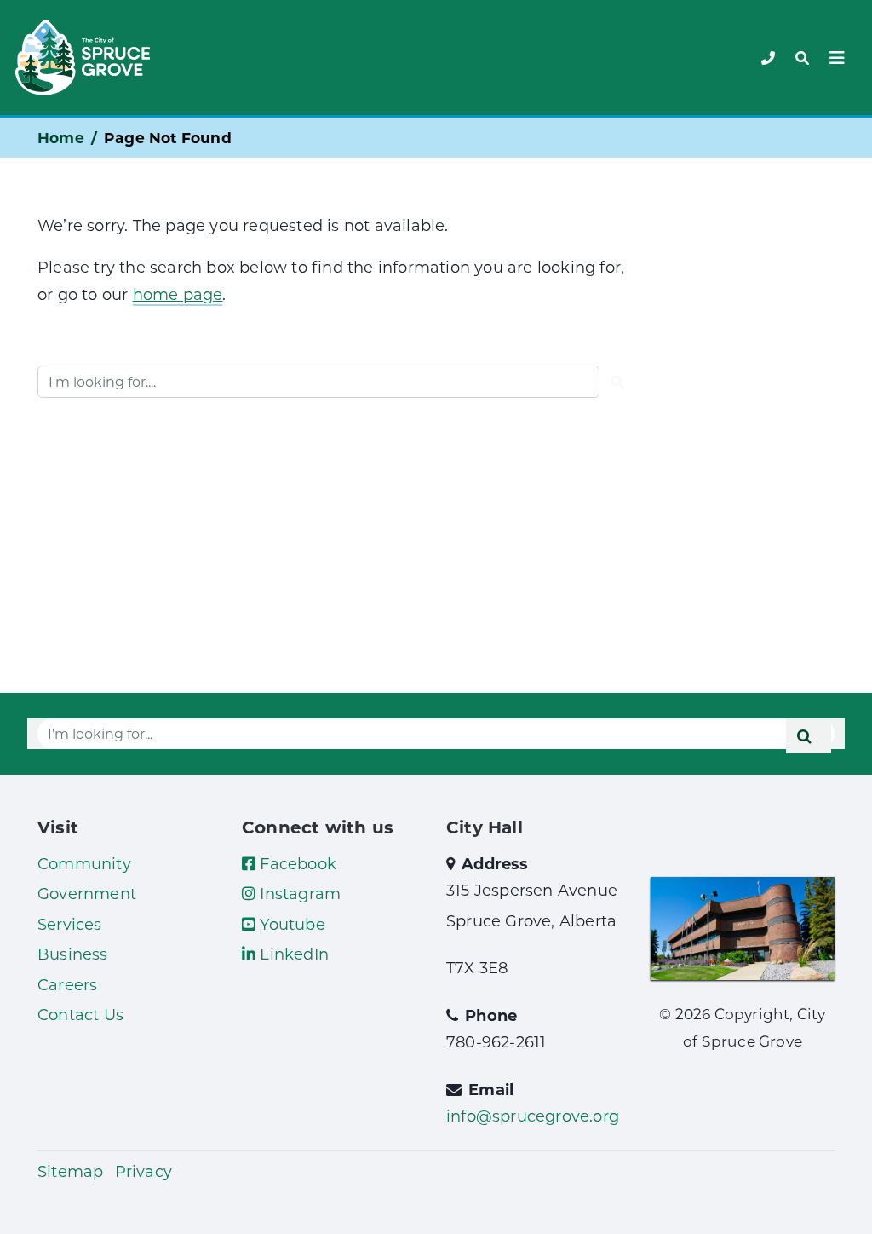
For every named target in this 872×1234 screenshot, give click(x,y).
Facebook (295, 863)
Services (69, 924)
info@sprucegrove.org (532, 1115)
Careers (67, 984)
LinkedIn (292, 953)
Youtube (290, 924)
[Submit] (617, 382)
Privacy (143, 1171)
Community (84, 863)
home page (178, 294)
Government (86, 893)
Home (60, 137)
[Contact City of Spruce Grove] (768, 57)
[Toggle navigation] (802, 58)
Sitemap (70, 1171)
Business (72, 953)
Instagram (298, 893)
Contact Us (80, 1014)
